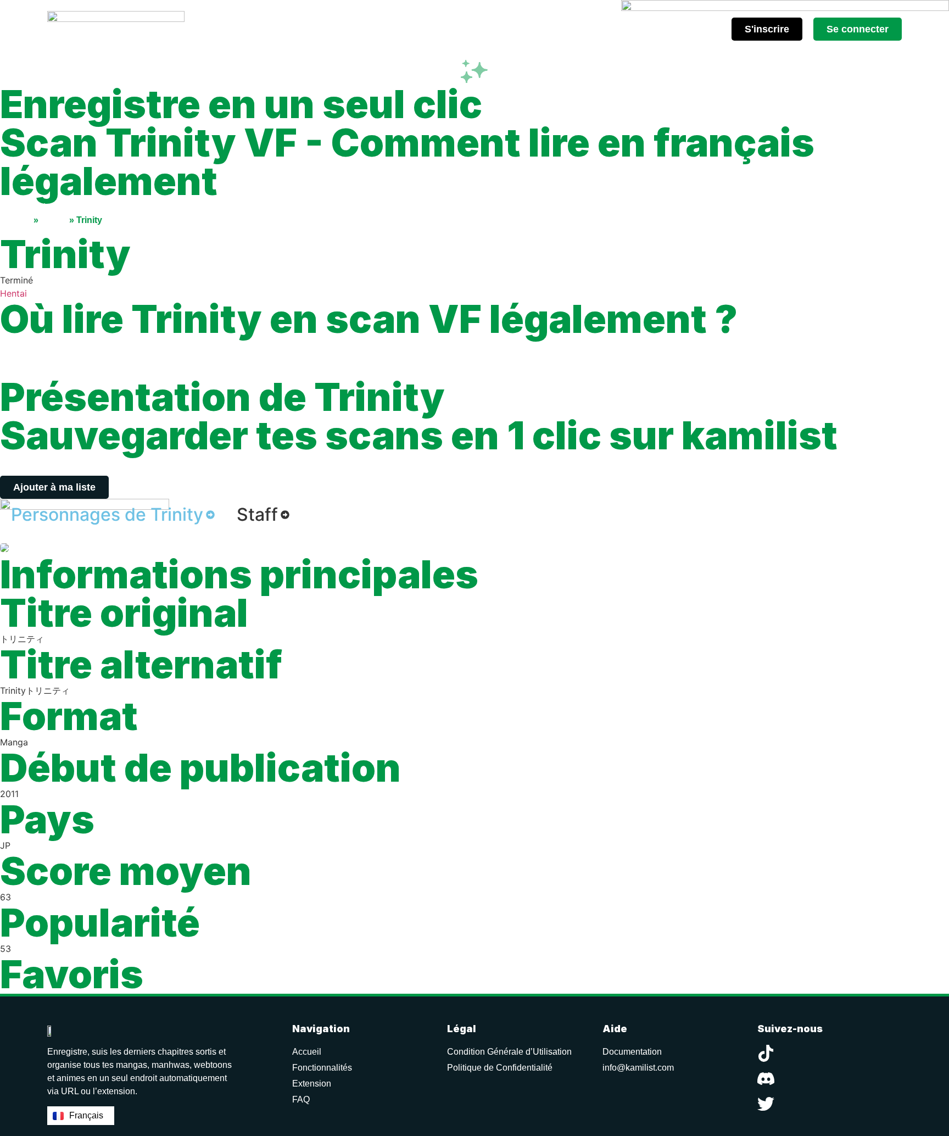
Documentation (632, 1051)
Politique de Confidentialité (499, 1067)
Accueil (15, 220)
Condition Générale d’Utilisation (509, 1051)
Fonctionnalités (322, 1067)
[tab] (113, 515)
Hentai (13, 293)
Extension (311, 1083)
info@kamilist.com (638, 1067)
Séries (54, 220)
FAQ (301, 1099)
